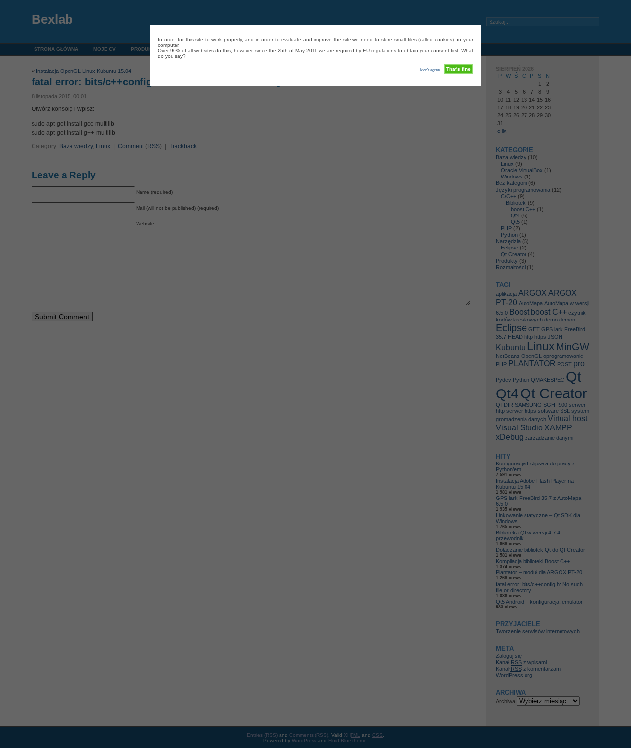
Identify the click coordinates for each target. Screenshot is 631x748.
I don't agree (430, 70)
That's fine (458, 68)
